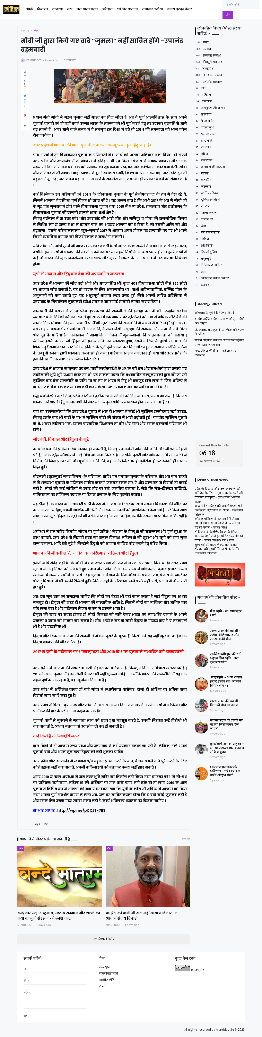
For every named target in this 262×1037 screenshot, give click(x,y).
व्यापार (202, 285)
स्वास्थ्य (202, 206)
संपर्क (29, 9)
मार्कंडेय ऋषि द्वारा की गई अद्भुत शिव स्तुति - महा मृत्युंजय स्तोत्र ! (225, 658)
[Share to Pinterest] (25, 115)
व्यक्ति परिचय (206, 193)
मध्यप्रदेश (204, 69)
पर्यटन (202, 239)
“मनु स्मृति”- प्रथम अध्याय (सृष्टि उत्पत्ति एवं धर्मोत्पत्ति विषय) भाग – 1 (226, 682)
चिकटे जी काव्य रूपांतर (212, 278)
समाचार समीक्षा (152, 9)
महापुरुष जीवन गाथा (210, 108)
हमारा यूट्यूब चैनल (179, 9)
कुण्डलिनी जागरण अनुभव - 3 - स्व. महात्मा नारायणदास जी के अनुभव (227, 748)
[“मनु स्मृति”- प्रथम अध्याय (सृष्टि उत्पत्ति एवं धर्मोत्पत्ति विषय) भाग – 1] (201, 684)
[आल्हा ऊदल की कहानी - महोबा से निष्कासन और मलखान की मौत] (201, 637)
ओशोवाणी (203, 245)
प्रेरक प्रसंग (204, 121)
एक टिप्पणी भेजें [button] (103, 939)
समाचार (203, 49)
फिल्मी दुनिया (206, 252)
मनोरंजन (203, 160)
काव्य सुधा (204, 128)
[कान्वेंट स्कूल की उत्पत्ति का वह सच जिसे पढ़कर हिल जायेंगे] (201, 727)
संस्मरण (57, 9)
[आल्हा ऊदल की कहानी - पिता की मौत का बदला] (201, 705)
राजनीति (203, 101)
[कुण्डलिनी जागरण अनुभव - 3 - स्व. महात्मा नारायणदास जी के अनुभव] (201, 750)
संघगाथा (203, 147)
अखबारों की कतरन (210, 167)
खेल (200, 226)
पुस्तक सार (205, 134)
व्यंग (200, 272)
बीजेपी (201, 173)
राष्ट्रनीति (203, 141)
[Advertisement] (220, 397)
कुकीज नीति (106, 980)
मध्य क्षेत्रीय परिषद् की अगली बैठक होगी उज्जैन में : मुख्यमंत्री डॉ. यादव (219, 508)
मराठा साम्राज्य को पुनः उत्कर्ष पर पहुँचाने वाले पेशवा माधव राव (219, 342)
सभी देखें (186, 839)
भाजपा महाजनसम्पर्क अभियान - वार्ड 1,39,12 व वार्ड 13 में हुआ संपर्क (225, 771)
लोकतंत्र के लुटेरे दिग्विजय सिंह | (214, 313)
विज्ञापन (42, 9)
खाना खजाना (206, 213)
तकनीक (203, 114)
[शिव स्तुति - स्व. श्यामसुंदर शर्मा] (201, 616)
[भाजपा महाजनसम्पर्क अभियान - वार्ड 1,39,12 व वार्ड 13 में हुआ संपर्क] (201, 773)
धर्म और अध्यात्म (127, 9)
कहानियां (203, 180)
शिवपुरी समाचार (208, 62)
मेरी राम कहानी (207, 232)
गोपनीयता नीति (108, 973)
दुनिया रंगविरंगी (207, 200)
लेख (69, 9)
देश (200, 88)
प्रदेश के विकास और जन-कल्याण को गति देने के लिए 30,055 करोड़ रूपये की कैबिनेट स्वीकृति (219, 493)
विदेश (201, 154)
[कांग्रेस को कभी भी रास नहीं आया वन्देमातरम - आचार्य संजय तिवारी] (148, 876)
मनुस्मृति (203, 259)
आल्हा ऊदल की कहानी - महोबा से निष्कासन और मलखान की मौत (225, 635)
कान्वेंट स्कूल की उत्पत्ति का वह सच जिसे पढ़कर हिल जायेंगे (226, 725)
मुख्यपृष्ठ (25, 30)
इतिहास (107, 9)
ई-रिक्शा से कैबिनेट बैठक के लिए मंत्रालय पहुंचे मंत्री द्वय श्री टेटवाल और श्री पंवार (219, 536)
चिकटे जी (204, 219)
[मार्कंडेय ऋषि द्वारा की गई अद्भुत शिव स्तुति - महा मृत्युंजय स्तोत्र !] (201, 660)
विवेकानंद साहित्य (208, 265)
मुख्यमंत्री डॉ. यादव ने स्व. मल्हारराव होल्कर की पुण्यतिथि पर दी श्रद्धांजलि (217, 547)
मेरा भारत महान (87, 9)
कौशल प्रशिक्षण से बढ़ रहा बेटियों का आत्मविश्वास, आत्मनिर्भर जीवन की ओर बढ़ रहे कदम (218, 523)
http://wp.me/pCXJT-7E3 (81, 810)
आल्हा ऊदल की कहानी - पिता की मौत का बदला (225, 703)
